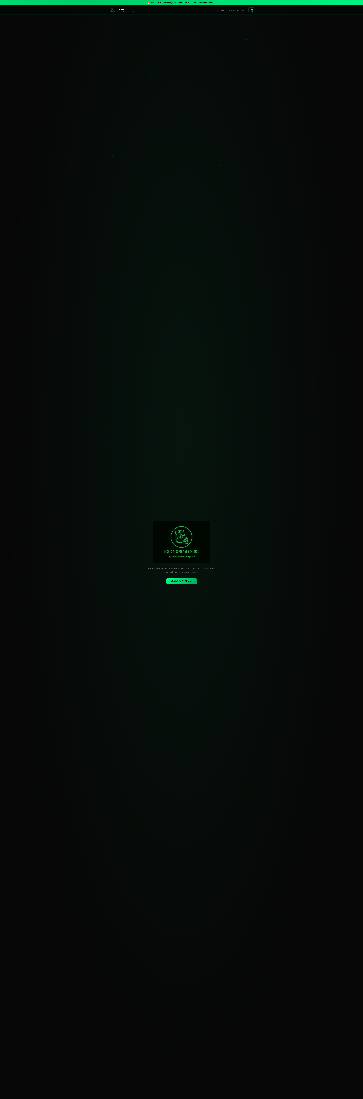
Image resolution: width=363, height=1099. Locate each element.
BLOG (231, 10)
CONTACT (241, 10)
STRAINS (221, 10)
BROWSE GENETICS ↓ (181, 581)
